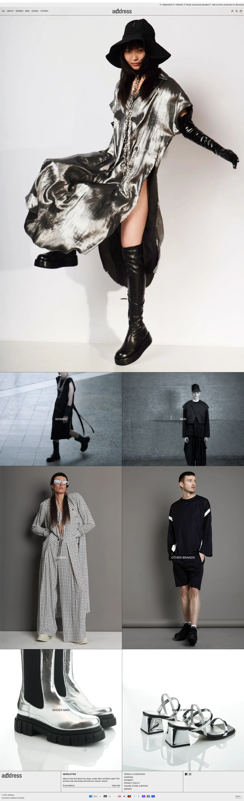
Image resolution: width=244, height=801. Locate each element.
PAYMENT (128, 780)
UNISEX (35, 11)
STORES (44, 11)
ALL (3, 11)
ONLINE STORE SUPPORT (136, 786)
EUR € (238, 796)
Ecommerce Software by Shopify (13, 798)
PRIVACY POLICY (132, 783)
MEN (27, 11)
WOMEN (19, 11)
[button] (236, 11)
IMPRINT (128, 789)
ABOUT (10, 11)
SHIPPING (128, 777)
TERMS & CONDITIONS (134, 774)
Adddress (11, 795)
